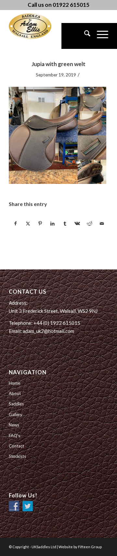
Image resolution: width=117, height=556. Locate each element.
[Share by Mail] (102, 223)
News (14, 424)
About (15, 393)
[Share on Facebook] (15, 223)
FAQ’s (14, 435)
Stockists (17, 456)
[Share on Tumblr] (65, 223)
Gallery (15, 414)
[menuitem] (84, 36)
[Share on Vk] (77, 223)
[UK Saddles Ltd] (41, 26)
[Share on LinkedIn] (52, 223)
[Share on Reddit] (90, 223)
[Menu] (99, 36)
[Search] (84, 36)
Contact (16, 445)
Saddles (16, 403)
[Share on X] (28, 223)
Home (14, 383)
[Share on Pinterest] (40, 223)
